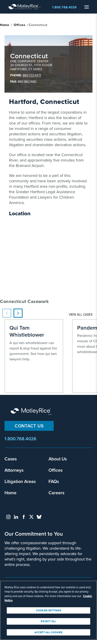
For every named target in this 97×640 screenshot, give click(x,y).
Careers (56, 492)
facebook (24, 517)
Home (4, 25)
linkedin (16, 517)
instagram (8, 517)
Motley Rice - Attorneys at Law (24, 6)
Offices (19, 25)
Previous (6, 313)
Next (18, 313)
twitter (31, 517)
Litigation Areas (20, 481)
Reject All (48, 621)
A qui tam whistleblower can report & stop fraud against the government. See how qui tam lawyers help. (33, 342)
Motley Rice (32, 411)
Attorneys (14, 470)
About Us (57, 458)
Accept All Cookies (48, 632)
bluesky (39, 517)
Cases (11, 458)
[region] (48, 610)
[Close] (90, 588)
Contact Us (29, 425)
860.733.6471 (32, 75)
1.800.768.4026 (64, 7)
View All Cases (80, 314)
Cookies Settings (48, 610)
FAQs (53, 481)
